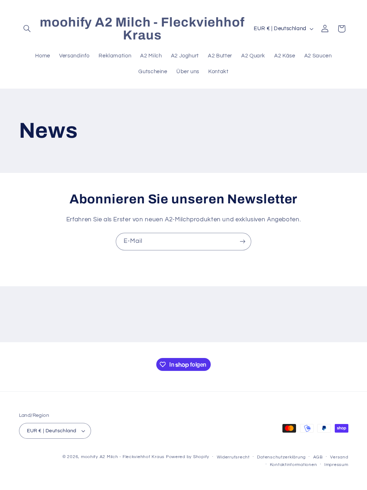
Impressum (336, 465)
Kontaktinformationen (293, 465)
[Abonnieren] (242, 241)
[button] (27, 28)
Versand (339, 457)
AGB (318, 457)
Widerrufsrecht (233, 457)
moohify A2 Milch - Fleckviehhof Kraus (123, 457)
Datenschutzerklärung (281, 457)
